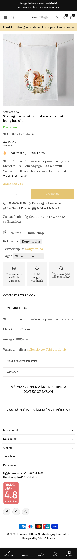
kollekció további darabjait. (47, 349)
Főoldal (7, 27)
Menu (25, 555)
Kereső (40, 555)
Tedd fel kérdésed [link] (48, 208)
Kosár (69, 555)
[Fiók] (57, 17)
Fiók (55, 555)
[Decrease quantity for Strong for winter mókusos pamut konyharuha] (7, 194)
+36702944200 (16, 203)
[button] (5, 17)
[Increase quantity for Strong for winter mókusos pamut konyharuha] (25, 194)
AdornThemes (46, 538)
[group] (38, 70)
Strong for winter (28, 256)
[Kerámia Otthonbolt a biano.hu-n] (11, 492)
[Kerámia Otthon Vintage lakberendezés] (39, 16)
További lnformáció (15, 176)
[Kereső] (12, 17)
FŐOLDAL (8, 555)
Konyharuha (31, 241)
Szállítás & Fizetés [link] (18, 208)
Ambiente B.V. (11, 112)
